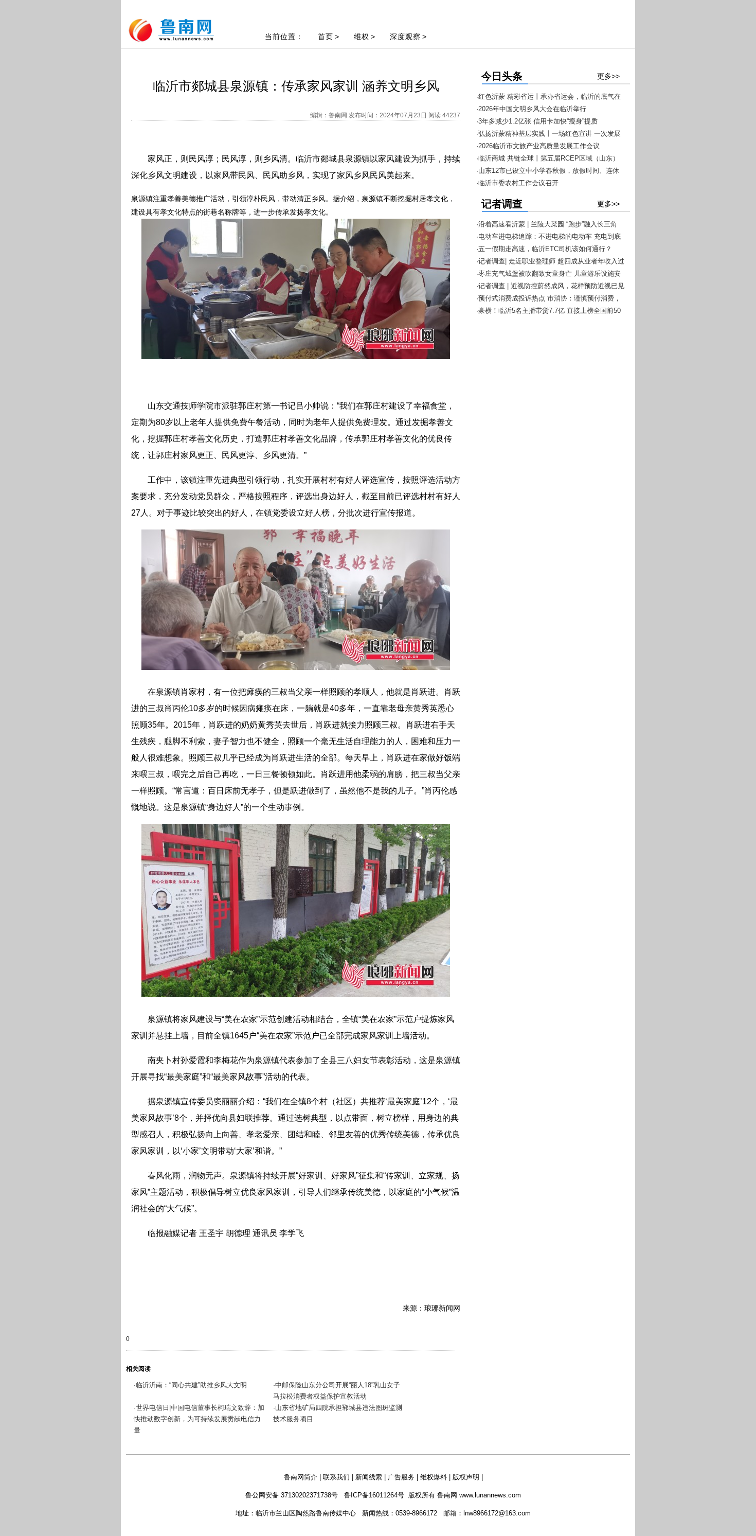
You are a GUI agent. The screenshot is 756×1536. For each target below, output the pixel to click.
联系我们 (336, 1477)
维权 (361, 36)
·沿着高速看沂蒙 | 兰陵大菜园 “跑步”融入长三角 (546, 224)
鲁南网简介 (300, 1477)
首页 (325, 36)
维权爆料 (433, 1477)
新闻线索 (368, 1477)
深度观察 (405, 36)
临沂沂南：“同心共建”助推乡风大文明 (191, 1385)
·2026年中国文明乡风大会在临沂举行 (531, 109)
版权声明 (466, 1477)
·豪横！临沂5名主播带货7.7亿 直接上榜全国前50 (548, 310)
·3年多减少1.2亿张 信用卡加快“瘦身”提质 (537, 121)
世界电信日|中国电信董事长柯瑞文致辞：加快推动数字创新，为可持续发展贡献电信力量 (199, 1419)
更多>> (608, 76)
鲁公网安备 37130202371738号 (291, 1495)
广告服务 (401, 1477)
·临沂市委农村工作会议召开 (517, 183)
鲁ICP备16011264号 (374, 1495)
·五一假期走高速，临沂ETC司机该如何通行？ (544, 249)
